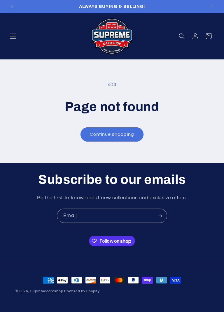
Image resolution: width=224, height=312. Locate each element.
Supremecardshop (46, 291)
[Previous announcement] (11, 6)
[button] (13, 36)
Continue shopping (112, 134)
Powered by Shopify (81, 291)
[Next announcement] (212, 6)
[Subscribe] (160, 216)
